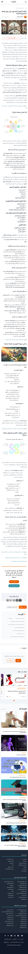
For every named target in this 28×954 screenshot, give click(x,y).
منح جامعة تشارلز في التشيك (19, 618)
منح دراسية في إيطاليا (10, 917)
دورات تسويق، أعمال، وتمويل (8, 881)
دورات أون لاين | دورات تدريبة (20, 877)
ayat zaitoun (20, 16)
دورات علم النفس (23, 891)
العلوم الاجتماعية (10, 895)
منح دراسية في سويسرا (10, 909)
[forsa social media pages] (22, 936)
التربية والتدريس (23, 895)
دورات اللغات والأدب (23, 883)
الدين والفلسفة (11, 897)
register (11, 660)
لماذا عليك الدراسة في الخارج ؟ (17, 561)
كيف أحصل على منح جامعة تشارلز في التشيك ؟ (17, 621)
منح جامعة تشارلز (10, 618)
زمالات (12, 865)
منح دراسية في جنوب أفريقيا (9, 921)
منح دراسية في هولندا (23, 927)
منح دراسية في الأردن (23, 911)
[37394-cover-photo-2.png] (16, 680)
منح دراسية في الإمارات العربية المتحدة (20, 915)
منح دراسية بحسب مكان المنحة (20, 905)
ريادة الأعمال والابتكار (10, 887)
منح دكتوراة (24, 861)
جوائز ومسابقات (23, 871)
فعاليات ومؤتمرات (10, 861)
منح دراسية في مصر (23, 919)
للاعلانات (14, 939)
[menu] (25, 2)
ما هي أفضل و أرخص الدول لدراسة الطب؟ (14, 339)
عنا (17, 939)
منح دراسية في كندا (23, 917)
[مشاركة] (7, 697)
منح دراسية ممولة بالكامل (22, 865)
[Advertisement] (14, 950)
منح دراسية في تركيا (23, 923)
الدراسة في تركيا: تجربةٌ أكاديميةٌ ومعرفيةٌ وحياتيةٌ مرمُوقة (17, 692)
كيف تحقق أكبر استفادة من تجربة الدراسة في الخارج (13, 429)
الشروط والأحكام (7, 939)
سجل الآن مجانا (14, 582)
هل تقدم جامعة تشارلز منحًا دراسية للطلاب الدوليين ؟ (15, 624)
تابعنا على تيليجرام (14, 586)
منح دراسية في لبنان (10, 915)
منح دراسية (24, 869)
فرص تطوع (11, 863)
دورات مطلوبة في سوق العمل (21, 881)
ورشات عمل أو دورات (10, 859)
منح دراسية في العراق (10, 923)
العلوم (12, 891)
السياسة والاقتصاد (10, 893)
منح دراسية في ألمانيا (23, 921)
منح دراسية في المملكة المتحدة (22, 913)
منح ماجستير (24, 859)
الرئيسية (21, 939)
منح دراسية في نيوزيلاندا (9, 925)
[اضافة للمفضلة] (10, 697)
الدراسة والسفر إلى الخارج (20, 8)
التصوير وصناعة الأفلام (22, 887)
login (18, 660)
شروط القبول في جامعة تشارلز (19, 627)
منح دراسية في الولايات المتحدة (21, 909)
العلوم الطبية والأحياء (10, 883)
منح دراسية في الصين (23, 925)
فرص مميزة (24, 855)
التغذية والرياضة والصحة (22, 897)
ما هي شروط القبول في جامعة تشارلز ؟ (18, 630)
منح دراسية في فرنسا (10, 919)
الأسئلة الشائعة (14, 942)
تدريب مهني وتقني (10, 867)
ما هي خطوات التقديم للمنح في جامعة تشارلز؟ (17, 636)
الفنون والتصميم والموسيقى (22, 885)
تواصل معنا (20, 942)
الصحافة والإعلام (23, 899)
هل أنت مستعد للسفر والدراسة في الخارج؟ (14, 558)
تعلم (26, 8)
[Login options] (2, 2)
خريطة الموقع (7, 942)
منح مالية (25, 867)
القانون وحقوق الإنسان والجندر (21, 893)
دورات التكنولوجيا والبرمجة (22, 889)
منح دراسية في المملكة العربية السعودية (7, 911)
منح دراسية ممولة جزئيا (22, 863)
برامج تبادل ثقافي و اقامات (9, 869)
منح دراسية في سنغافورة (9, 913)
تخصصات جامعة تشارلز (20, 633)
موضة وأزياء (11, 885)
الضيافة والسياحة (10, 889)
